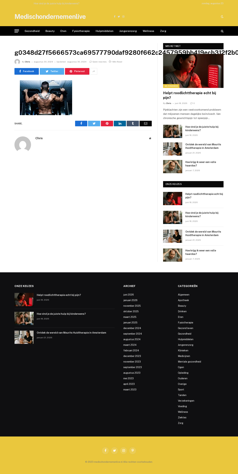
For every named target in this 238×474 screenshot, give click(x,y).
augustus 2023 (131, 372)
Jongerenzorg (128, 30)
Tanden (182, 395)
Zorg (163, 30)
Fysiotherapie (81, 30)
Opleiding (183, 372)
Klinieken (183, 350)
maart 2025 (129, 317)
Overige (182, 384)
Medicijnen (184, 356)
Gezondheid (32, 30)
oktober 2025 (131, 311)
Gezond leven (185, 328)
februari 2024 (131, 350)
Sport (181, 389)
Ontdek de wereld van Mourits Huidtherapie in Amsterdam (203, 146)
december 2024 (132, 328)
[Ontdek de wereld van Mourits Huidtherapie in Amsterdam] (172, 149)
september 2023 (132, 367)
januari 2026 (130, 300)
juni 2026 (128, 294)
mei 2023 (128, 378)
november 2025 (132, 305)
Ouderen (182, 378)
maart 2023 (129, 389)
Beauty (50, 30)
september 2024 (132, 333)
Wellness (148, 30)
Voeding (182, 406)
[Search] (222, 31)
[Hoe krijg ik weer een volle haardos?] (172, 166)
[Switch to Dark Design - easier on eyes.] (222, 16)
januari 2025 (130, 322)
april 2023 (129, 384)
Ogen (181, 367)
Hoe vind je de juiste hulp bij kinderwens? (56, 3)
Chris (27, 62)
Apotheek (183, 300)
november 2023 (132, 361)
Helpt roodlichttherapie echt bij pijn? (189, 95)
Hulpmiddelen (104, 30)
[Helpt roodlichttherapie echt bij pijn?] (193, 71)
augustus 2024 (132, 339)
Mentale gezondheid (189, 361)
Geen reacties (100, 62)
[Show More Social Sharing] (93, 71)
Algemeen (183, 294)
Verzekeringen (186, 400)
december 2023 (132, 356)
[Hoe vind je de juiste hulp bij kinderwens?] (172, 131)
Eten (63, 30)
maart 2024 (130, 345)
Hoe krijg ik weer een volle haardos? (200, 164)
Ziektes (182, 417)
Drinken (182, 311)
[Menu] (16, 31)
